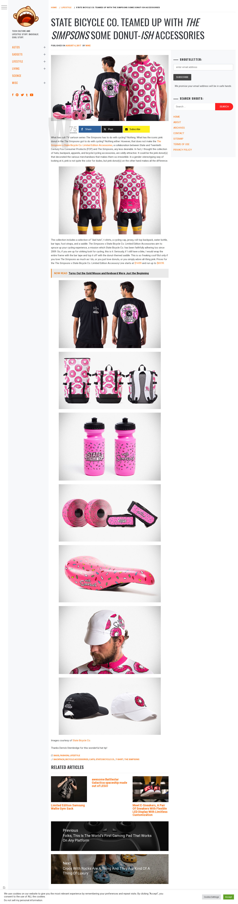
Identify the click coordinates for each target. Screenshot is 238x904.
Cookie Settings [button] (211, 897)
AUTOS (16, 47)
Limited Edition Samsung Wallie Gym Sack (68, 807)
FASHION (64, 755)
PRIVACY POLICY (182, 149)
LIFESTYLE (17, 61)
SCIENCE (16, 76)
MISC (15, 83)
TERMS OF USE (181, 144)
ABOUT (177, 122)
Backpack (59, 759)
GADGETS (17, 54)
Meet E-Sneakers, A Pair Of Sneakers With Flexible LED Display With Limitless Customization (150, 810)
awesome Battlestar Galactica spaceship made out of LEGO (109, 783)
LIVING (16, 69)
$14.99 (138, 263)
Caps (92, 759)
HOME (176, 116)
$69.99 (160, 263)
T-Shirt (119, 759)
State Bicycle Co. (82, 740)
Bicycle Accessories (76, 759)
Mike (88, 45)
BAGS (56, 755)
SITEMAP (178, 138)
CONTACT (178, 133)
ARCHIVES (179, 127)
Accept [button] (228, 897)
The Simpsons (131, 759)
